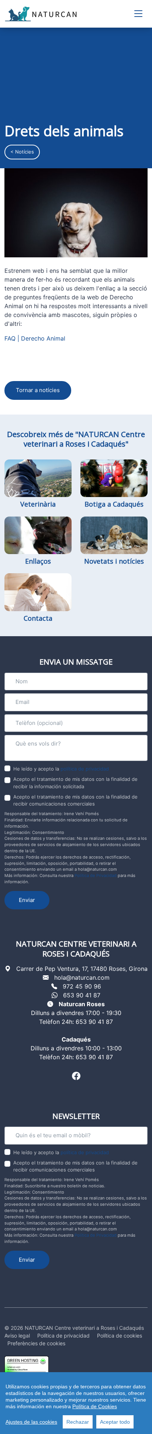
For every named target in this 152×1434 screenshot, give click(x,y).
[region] (76, 1403)
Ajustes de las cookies (31, 1422)
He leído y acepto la (61, 769)
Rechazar (77, 1422)
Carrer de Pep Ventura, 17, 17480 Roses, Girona (82, 968)
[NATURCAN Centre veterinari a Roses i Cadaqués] (41, 14)
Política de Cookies (94, 1406)
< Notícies (22, 152)
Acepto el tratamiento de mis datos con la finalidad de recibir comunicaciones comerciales (75, 800)
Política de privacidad (63, 1335)
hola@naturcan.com (82, 977)
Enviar (27, 899)
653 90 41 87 (81, 995)
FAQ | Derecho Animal (34, 338)
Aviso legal (17, 1335)
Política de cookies (119, 1335)
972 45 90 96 (82, 986)
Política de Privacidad (96, 875)
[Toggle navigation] (138, 13)
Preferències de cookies (36, 1343)
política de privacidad (85, 769)
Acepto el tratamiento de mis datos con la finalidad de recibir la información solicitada (75, 782)
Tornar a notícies (38, 390)
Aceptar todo (115, 1422)
